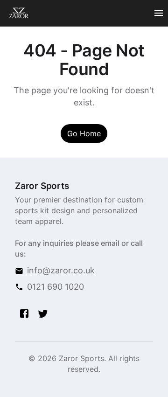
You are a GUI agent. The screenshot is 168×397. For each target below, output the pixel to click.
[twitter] (43, 313)
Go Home (84, 133)
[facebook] (24, 313)
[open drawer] (158, 13)
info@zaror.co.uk (61, 270)
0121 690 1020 (55, 287)
